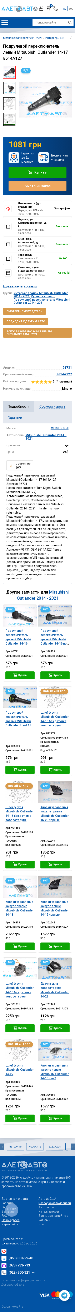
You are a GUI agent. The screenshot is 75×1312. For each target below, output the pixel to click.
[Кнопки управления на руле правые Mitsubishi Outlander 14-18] (20, 887)
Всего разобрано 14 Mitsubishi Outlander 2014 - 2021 (29, 333)
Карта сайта (10, 1224)
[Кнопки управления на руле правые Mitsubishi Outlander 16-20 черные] (55, 792)
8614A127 (64, 374)
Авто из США (47, 1198)
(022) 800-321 (22, 1272)
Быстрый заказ (38, 186)
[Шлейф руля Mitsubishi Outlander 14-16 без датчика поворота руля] (55, 697)
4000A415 (35, 1146)
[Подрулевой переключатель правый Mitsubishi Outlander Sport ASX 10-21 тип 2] (20, 697)
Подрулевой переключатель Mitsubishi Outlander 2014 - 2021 (42, 301)
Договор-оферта (13, 1284)
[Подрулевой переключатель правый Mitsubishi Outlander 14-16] (20, 616)
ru (64, 8)
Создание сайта (12, 1306)
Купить (40, 172)
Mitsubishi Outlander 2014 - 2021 (45, 437)
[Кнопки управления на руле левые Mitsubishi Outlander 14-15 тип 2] (55, 1050)
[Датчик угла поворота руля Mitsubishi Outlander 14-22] (55, 968)
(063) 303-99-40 (21, 1258)
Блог (42, 1224)
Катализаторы (49, 1211)
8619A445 (15, 1146)
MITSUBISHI (60, 428)
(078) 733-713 (19, 1265)
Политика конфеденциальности (23, 1280)
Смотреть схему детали (24, 311)
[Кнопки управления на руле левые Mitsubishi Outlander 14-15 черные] (55, 887)
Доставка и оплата (15, 1198)
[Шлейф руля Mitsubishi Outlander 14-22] (20, 1050)
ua (71, 8)
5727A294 (55, 1146)
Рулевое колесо (42, 296)
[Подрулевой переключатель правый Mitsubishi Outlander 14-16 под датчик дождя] (55, 616)
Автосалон (46, 1207)
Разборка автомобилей (55, 1203)
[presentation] (22, 99)
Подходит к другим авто (25, 321)
